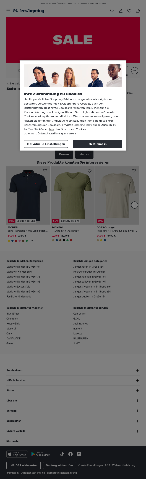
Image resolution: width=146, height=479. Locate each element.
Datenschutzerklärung (50, 133)
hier (51, 129)
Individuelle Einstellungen (46, 144)
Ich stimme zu (97, 144)
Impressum (70, 133)
